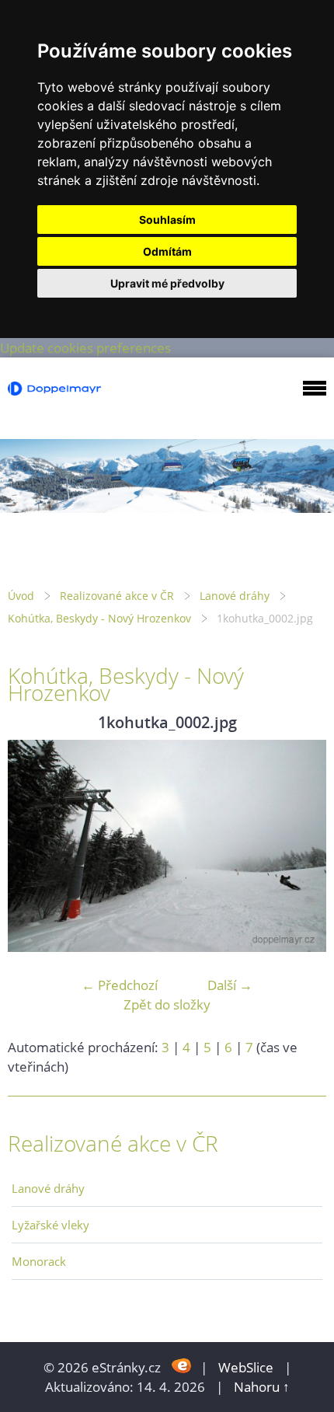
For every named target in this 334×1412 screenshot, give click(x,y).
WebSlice (245, 1367)
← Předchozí (120, 985)
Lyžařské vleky (50, 1224)
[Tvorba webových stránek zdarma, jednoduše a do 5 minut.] (182, 1366)
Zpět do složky (167, 1004)
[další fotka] (301, 846)
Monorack (39, 1261)
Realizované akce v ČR (117, 595)
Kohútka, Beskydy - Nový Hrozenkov (99, 618)
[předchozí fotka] (33, 846)
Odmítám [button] (167, 251)
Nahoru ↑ (262, 1387)
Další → (229, 985)
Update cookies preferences (85, 348)
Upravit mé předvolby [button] (167, 283)
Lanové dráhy (235, 595)
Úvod (21, 595)
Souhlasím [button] (167, 219)
